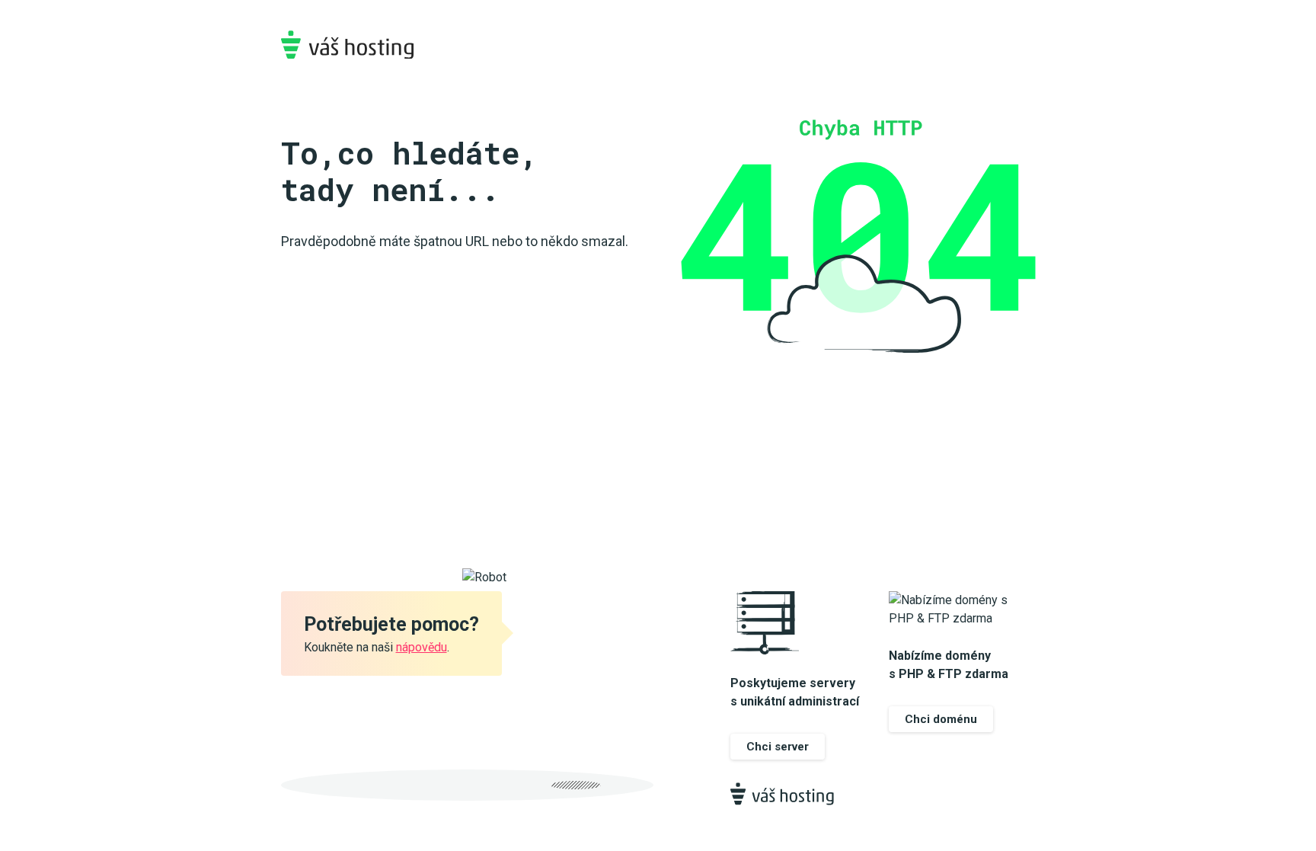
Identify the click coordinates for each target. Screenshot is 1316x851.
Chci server (777, 746)
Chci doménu (941, 719)
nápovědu (421, 647)
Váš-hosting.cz (347, 44)
